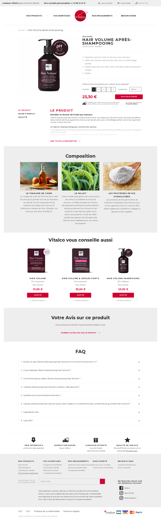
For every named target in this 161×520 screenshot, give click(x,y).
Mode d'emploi (26, 114)
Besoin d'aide (128, 15)
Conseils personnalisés (52, 473)
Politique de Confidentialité (90, 494)
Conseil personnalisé (76, 470)
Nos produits (34, 15)
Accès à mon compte (102, 465)
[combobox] (135, 89)
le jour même (64, 446)
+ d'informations (37, 300)
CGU (28, 511)
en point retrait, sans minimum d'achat (96, 448)
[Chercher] (136, 3)
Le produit (24, 110)
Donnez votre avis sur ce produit (79, 333)
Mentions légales (71, 511)
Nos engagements (102, 15)
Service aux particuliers (77, 468)
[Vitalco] (80, 20)
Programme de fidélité (52, 465)
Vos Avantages (61, 15)
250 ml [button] (133, 89)
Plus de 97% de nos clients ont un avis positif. (127, 448)
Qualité (22, 117)
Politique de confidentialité (47, 511)
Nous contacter (124, 468)
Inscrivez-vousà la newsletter (27, 481)
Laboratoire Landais (26, 470)
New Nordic (87, 36)
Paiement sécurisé (50, 470)
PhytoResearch (24, 468)
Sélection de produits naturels (80, 465)
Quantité (85, 89)
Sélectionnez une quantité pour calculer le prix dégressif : (105, 84)
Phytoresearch (130, 498)
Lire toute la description (63, 141)
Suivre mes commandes (103, 468)
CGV (20, 511)
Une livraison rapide (51, 468)
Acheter (38, 295)
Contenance (122, 89)
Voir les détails (113, 104)
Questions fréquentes (127, 465)
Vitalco (127, 488)
